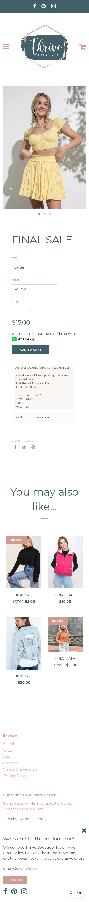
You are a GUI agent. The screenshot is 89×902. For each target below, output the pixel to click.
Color (16, 280)
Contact (10, 763)
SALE (7, 750)
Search (9, 744)
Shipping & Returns (20, 769)
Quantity (18, 301)
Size (14, 258)
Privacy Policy (15, 776)
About (8, 757)
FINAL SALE (24, 595)
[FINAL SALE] (23, 563)
